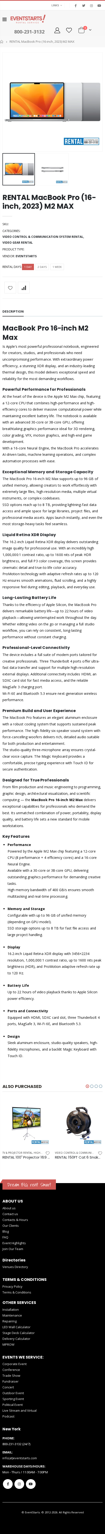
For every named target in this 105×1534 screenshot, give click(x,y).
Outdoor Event (13, 1393)
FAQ (5, 1237)
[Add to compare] (24, 287)
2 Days (42, 267)
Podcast (8, 1416)
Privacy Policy (12, 1286)
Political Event (12, 1404)
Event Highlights (14, 1243)
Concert (8, 1387)
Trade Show (11, 1375)
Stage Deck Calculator (18, 1333)
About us (9, 1208)
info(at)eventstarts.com (19, 1458)
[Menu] (4, 19)
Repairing (9, 1321)
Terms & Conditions (16, 1292)
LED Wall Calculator (16, 1327)
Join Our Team (12, 1249)
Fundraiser (10, 1381)
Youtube (31, 1484)
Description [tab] (13, 311)
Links (55, 5)
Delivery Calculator (16, 1338)
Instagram (19, 1484)
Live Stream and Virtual (19, 1410)
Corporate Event (14, 1364)
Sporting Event (13, 1399)
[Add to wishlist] (10, 287)
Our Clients (10, 1225)
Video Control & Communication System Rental (42, 237)
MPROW (8, 1344)
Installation (10, 1309)
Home (2, 41)
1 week (57, 267)
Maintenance (12, 1315)
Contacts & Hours (15, 1220)
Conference (11, 1370)
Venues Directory (15, 1267)
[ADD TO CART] (42, 1107)
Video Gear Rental (17, 242)
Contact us (10, 1214)
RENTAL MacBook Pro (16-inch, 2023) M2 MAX (49, 201)
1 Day (28, 267)
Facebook (8, 1484)
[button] (87, 1086)
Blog (5, 1231)
